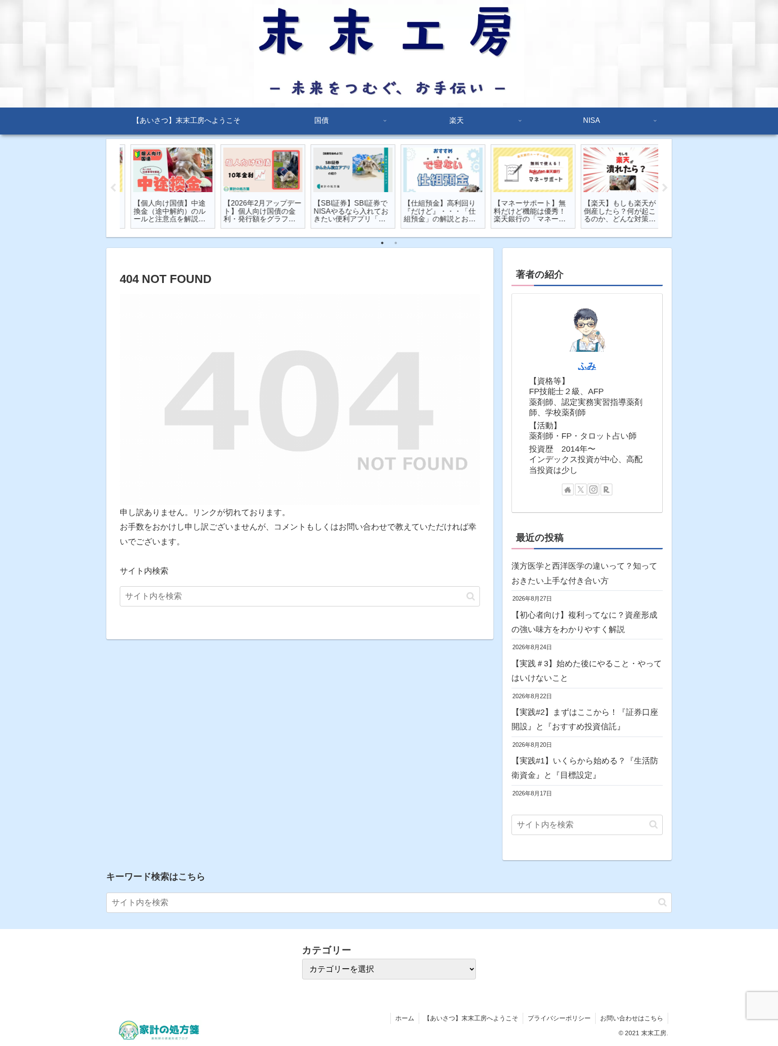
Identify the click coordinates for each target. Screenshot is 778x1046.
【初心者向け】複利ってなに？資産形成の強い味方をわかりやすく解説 (584, 622)
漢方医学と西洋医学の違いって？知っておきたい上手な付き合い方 (584, 573)
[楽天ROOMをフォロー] (606, 489)
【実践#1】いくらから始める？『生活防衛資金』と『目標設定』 (584, 768)
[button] (471, 596)
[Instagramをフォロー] (593, 489)
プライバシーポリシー (559, 1018)
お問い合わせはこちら (631, 1018)
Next (664, 188)
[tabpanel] (164, 186)
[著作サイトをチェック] (568, 489)
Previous (113, 188)
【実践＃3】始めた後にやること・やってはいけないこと (586, 670)
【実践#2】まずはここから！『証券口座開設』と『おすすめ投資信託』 (584, 719)
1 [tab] (382, 242)
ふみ (587, 366)
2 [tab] (395, 242)
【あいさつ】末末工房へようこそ (471, 1018)
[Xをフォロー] (581, 489)
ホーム (404, 1018)
